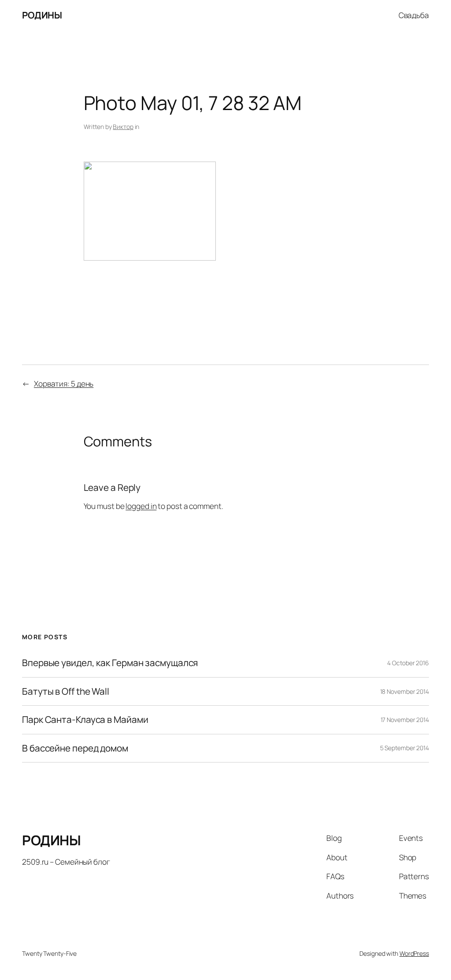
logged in (141, 506)
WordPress (414, 953)
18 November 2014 (404, 691)
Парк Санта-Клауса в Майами (85, 720)
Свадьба (414, 15)
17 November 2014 (405, 719)
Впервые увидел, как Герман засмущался (110, 663)
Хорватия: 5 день (63, 383)
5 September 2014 (404, 748)
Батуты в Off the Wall (65, 691)
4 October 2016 (408, 663)
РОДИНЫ (42, 15)
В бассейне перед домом (75, 748)
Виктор (123, 126)
